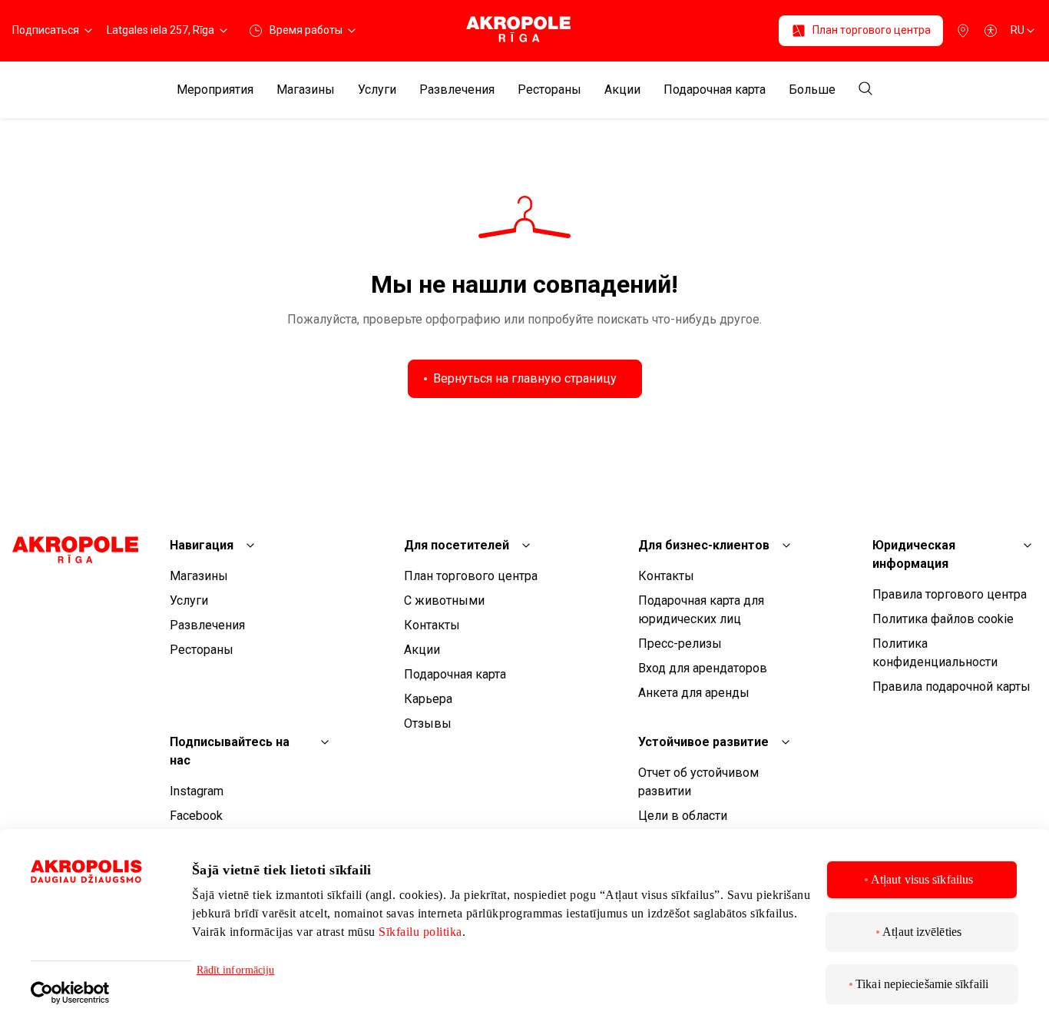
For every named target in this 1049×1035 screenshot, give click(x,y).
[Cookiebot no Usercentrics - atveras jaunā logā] (111, 982)
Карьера (428, 699)
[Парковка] (963, 30)
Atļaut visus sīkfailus (922, 879)
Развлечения (457, 90)
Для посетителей (456, 545)
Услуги (377, 90)
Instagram (196, 791)
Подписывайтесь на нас (230, 751)
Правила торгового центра (949, 594)
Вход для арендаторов (702, 668)
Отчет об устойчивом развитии (698, 781)
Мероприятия (215, 90)
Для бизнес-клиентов (703, 545)
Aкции (622, 90)
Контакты (432, 625)
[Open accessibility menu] (990, 30)
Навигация (201, 545)
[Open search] (865, 89)
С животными (444, 600)
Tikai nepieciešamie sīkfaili (921, 983)
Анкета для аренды (694, 692)
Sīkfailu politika (420, 931)
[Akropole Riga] (524, 30)
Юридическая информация (913, 554)
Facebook (196, 815)
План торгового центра (471, 576)
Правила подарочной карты (951, 686)
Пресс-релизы (680, 643)
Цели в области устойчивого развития (701, 824)
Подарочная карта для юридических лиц (701, 609)
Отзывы (428, 723)
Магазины (305, 90)
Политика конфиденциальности (935, 652)
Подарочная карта (714, 90)
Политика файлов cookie (943, 619)
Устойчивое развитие (703, 742)
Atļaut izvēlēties (921, 931)
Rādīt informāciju (236, 970)
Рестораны (549, 90)
